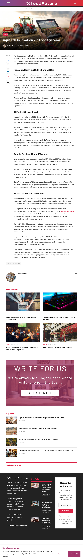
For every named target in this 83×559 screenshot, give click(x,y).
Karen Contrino (47, 510)
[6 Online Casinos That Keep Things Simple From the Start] (23, 301)
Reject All (61, 554)
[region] (41, 552)
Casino (6, 34)
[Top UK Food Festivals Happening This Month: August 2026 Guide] (11, 442)
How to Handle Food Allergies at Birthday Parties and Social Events (47, 504)
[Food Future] (41, 3)
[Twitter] (8, 66)
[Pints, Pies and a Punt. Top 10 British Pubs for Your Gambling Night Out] (23, 332)
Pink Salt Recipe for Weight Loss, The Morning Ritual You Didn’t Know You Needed (46, 487)
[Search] (75, 3)
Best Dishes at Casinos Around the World (57, 347)
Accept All (74, 554)
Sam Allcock (12, 45)
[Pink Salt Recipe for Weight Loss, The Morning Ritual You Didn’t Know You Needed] (35, 485)
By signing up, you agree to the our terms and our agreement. (65, 519)
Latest (12, 8)
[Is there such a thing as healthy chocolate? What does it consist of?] (35, 519)
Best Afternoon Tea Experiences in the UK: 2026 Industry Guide (37, 428)
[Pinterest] (8, 77)
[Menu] (8, 3)
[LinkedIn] (8, 72)
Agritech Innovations (13, 263)
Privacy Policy (68, 521)
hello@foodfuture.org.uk (18, 525)
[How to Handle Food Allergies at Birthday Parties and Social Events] (35, 503)
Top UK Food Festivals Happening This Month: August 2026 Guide (38, 439)
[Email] (8, 82)
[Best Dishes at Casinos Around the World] (60, 332)
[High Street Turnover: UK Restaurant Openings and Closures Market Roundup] (11, 420)
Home (7, 8)
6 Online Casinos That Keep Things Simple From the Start (21, 318)
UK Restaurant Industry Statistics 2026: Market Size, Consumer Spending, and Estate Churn (46, 450)
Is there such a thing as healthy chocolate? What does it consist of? (46, 521)
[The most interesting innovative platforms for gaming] (60, 301)
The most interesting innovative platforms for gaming (59, 318)
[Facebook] (8, 61)
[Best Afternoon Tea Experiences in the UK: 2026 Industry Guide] (11, 431)
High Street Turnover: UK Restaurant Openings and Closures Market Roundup (41, 418)
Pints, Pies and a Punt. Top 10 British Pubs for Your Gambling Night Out (22, 348)
